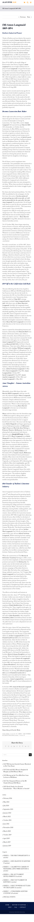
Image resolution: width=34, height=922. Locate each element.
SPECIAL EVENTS (9, 897)
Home (7, 905)
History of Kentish (19, 905)
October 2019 (7, 835)
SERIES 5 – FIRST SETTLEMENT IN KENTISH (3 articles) (15, 881)
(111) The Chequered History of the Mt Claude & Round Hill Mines (15, 782)
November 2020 (8, 827)
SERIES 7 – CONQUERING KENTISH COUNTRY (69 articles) (15, 892)
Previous (23, 17)
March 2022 (7, 817)
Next (28, 17)
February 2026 (7, 798)
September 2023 (8, 809)
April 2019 (6, 838)
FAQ (15, 907)
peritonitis (20, 463)
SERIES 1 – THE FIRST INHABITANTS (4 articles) (16, 857)
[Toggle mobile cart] (24, 2)
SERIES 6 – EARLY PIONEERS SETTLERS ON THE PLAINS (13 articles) (16, 887)
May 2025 (6, 802)
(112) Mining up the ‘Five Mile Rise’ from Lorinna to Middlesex (16, 776)
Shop (10, 907)
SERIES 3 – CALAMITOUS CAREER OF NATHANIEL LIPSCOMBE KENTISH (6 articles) (16, 869)
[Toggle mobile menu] (31, 2)
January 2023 (7, 813)
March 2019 (6, 842)
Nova (24, 912)
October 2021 (7, 820)
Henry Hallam (19, 451)
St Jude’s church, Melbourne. (22, 453)
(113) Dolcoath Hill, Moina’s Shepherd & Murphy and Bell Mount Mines (15, 771)
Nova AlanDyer (6, 733)
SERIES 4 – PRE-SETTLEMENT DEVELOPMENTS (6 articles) (13, 875)
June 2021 (6, 824)
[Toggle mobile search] (27, 2)
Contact (23, 907)
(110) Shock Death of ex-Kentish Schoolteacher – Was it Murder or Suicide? (16, 788)
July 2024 (6, 806)
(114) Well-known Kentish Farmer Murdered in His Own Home (17, 765)
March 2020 (7, 831)
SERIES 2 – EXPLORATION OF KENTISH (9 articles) (16, 862)
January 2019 (7, 846)
